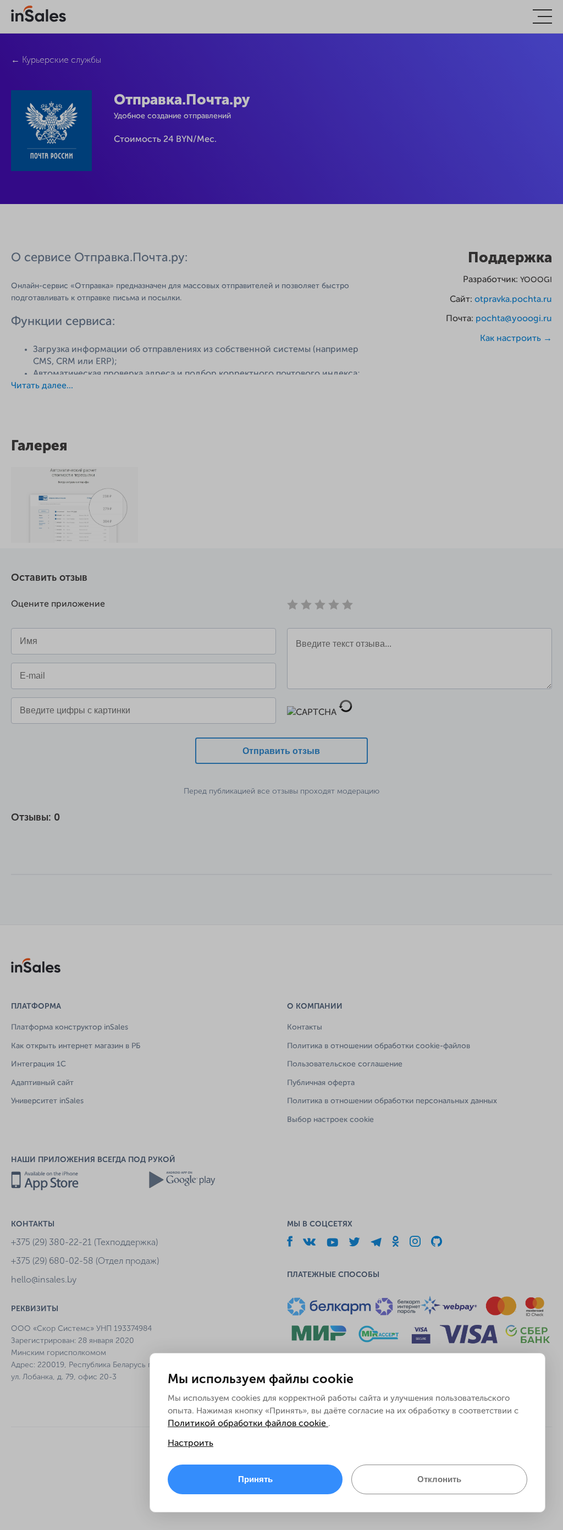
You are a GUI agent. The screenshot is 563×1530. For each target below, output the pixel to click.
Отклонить (439, 1479)
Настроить (190, 1443)
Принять (255, 1479)
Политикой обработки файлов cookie (248, 1423)
